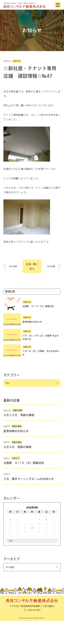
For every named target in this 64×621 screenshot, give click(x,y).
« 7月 (10, 540)
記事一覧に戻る (32, 266)
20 (32, 527)
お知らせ (16, 61)
